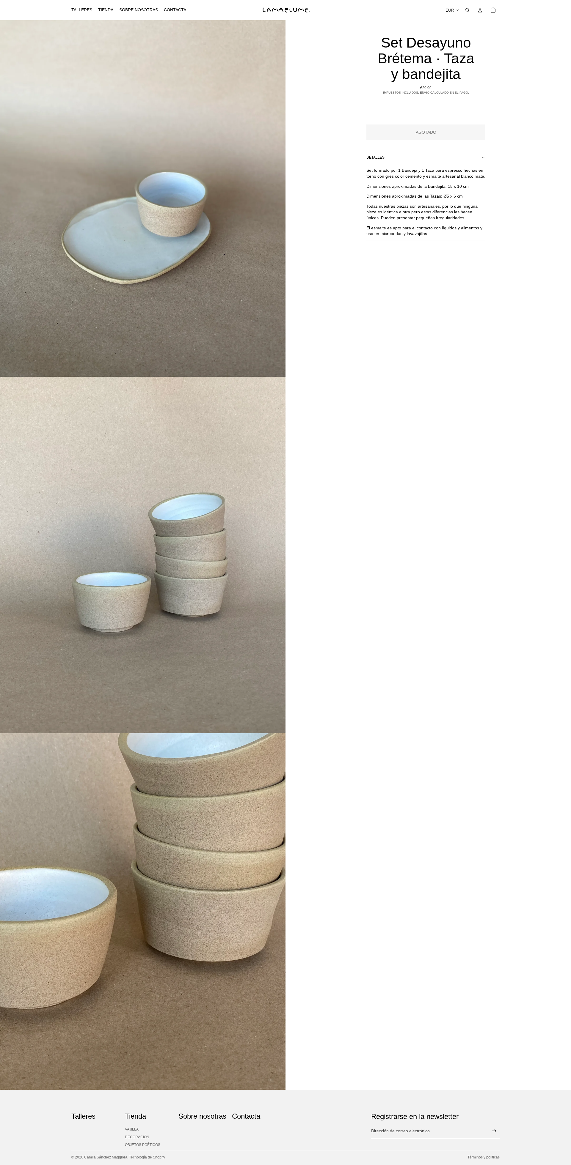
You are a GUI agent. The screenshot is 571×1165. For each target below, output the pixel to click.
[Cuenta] (480, 10)
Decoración (137, 1137)
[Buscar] (467, 10)
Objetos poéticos (142, 1145)
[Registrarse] (494, 1130)
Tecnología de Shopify (147, 1157)
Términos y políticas (484, 1157)
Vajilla (132, 1129)
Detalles (375, 157)
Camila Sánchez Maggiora (105, 1157)
